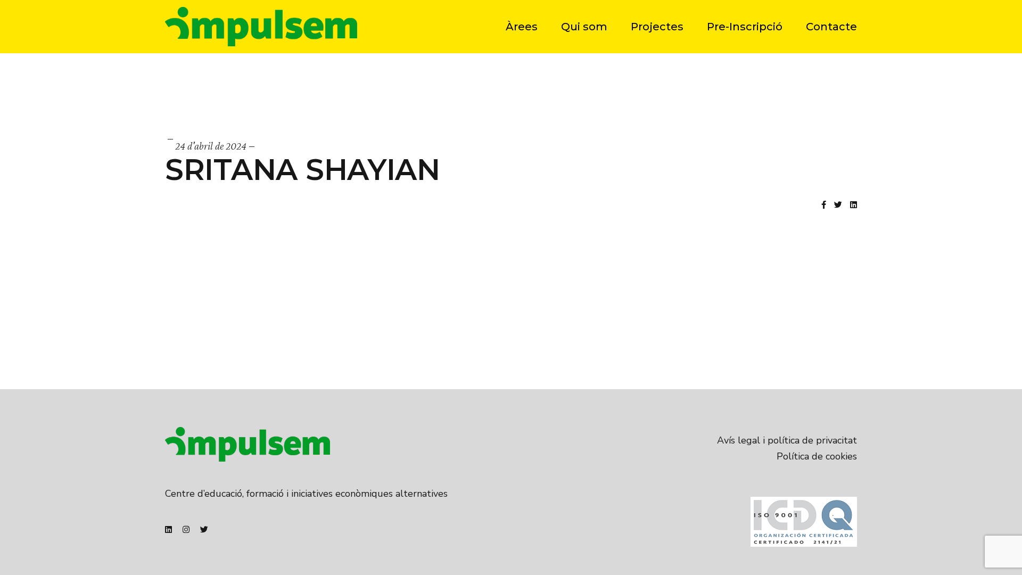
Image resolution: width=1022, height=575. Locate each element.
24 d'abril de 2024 (210, 146)
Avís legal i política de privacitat (787, 440)
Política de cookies (817, 456)
